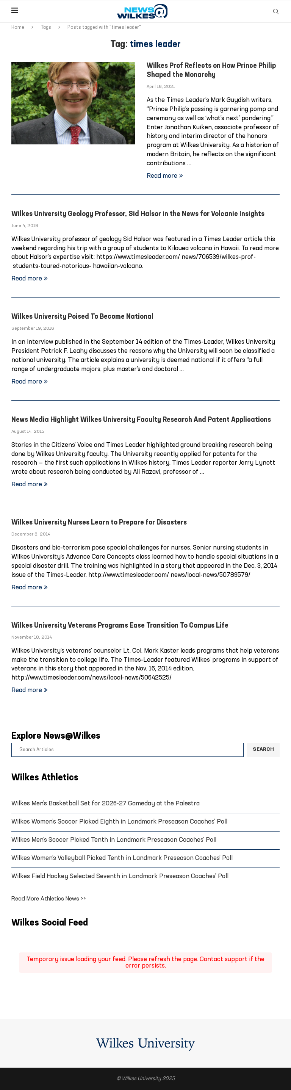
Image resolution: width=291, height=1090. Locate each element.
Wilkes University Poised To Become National (82, 317)
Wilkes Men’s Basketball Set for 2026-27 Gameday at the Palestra (105, 803)
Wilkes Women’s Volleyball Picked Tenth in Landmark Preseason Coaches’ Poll (122, 858)
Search (263, 749)
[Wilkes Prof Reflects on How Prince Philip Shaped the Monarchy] (73, 103)
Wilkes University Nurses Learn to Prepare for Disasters (99, 522)
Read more (162, 176)
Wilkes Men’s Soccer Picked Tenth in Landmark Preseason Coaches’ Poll (113, 840)
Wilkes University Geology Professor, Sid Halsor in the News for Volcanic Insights (137, 214)
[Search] (276, 11)
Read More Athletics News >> (48, 899)
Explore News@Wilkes (55, 736)
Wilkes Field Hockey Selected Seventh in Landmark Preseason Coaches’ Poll (119, 876)
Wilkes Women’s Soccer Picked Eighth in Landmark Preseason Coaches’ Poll (119, 822)
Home (17, 27)
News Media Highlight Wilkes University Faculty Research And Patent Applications (141, 420)
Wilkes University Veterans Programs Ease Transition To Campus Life (119, 626)
